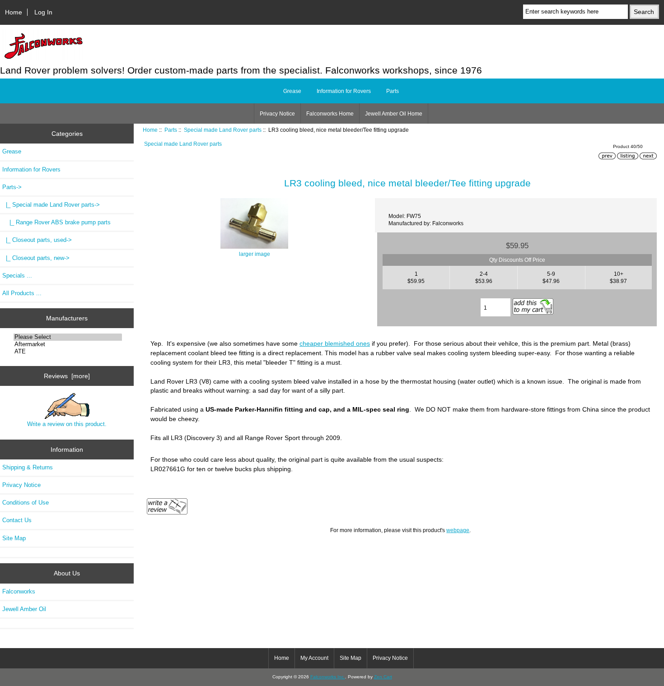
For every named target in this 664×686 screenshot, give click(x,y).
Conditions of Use (25, 502)
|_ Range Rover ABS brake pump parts (56, 222)
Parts (170, 130)
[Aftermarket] (68, 344)
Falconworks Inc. (327, 676)
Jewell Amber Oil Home (393, 114)
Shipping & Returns (27, 467)
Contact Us (17, 520)
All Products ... (22, 293)
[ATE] (68, 351)
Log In (43, 12)
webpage (457, 530)
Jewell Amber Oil (24, 609)
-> (12, 187)
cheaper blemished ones (334, 343)
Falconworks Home (330, 114)
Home (13, 12)
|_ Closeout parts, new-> (36, 258)
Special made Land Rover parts (223, 130)
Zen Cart (383, 676)
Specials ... (17, 275)
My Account (314, 658)
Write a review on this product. (67, 424)
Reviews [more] (67, 376)
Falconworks (18, 591)
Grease (292, 91)
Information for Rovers (344, 91)
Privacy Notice (277, 114)
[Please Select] (68, 337)
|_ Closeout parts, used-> (37, 239)
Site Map (14, 538)
